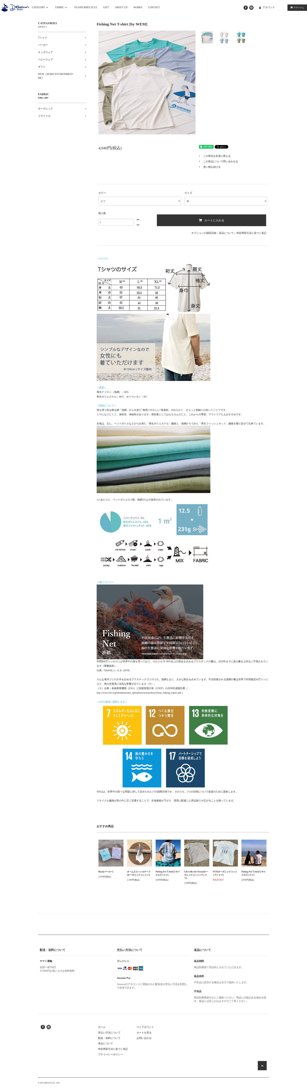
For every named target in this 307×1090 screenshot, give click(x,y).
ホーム (102, 1027)
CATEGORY (38, 7)
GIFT (106, 7)
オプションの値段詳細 (203, 233)
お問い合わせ (144, 1038)
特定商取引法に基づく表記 (251, 233)
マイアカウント (145, 1027)
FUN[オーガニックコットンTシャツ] (225, 873)
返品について (226, 233)
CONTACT (154, 7)
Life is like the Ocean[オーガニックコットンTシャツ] (196, 874)
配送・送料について (109, 1038)
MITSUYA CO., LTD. (52, 1083)
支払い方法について (109, 1032)
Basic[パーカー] (105, 871)
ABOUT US (121, 7)
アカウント (269, 7)
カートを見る (144, 1032)
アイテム (299, 7)
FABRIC (59, 7)
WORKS (137, 7)
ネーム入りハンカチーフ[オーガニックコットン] (138, 873)
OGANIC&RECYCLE (85, 7)
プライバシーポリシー (110, 1054)
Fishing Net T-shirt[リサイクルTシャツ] (168, 873)
